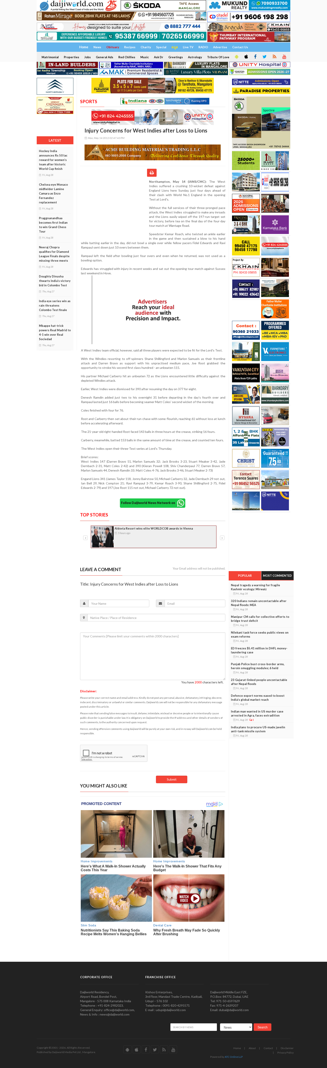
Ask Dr (158, 57)
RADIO (203, 47)
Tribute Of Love (218, 57)
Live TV (188, 47)
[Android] (236, 57)
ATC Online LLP (234, 1056)
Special (161, 47)
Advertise (220, 47)
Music (144, 57)
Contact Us (240, 47)
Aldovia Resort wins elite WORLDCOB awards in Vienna (154, 528)
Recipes (129, 47)
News (97, 47)
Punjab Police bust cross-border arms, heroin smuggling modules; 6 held (258, 666)
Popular (245, 575)
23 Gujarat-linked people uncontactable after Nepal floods (259, 682)
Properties (71, 57)
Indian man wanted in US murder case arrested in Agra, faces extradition (257, 713)
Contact (268, 1048)
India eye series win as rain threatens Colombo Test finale (55, 305)
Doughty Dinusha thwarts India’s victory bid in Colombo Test (55, 281)
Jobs (87, 57)
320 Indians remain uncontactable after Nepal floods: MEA (259, 603)
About (252, 1048)
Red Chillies (126, 57)
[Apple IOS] (246, 57)
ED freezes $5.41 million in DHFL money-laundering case (259, 650)
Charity (146, 47)
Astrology (195, 57)
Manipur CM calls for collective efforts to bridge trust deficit (260, 618)
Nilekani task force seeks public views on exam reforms (260, 634)
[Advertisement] (114, 208)
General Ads (104, 57)
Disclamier (287, 1048)
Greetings (175, 57)
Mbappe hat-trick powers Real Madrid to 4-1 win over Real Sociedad (55, 332)
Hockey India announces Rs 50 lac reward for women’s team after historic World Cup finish (53, 160)
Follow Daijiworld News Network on (149, 502)
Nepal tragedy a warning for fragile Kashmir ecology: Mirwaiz (255, 587)
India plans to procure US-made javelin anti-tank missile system (258, 729)
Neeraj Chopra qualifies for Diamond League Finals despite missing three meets (54, 253)
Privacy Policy (285, 1052)
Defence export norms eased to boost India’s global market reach (258, 697)
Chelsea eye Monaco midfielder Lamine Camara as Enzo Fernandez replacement (53, 193)
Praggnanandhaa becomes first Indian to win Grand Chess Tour (53, 224)
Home (237, 1048)
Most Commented (277, 575)
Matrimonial (50, 57)
